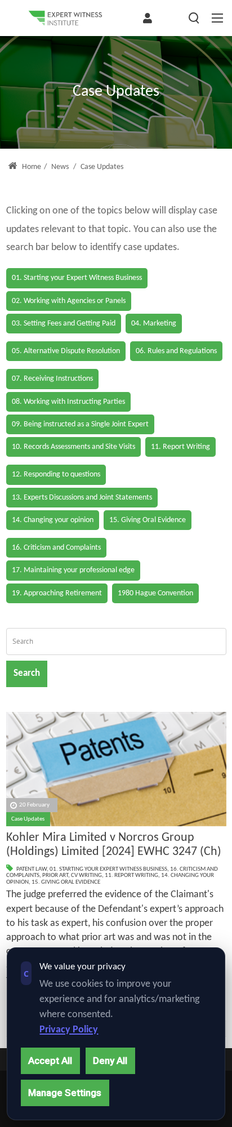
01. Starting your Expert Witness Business (108, 869)
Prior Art (55, 875)
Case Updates (27, 819)
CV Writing (86, 875)
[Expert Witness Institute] (65, 18)
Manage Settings (64, 1092)
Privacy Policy (68, 1029)
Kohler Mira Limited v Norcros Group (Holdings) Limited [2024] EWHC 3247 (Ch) (113, 844)
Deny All (110, 1060)
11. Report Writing (131, 875)
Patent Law (31, 869)
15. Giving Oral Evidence (66, 882)
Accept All (50, 1060)
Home (30, 167)
